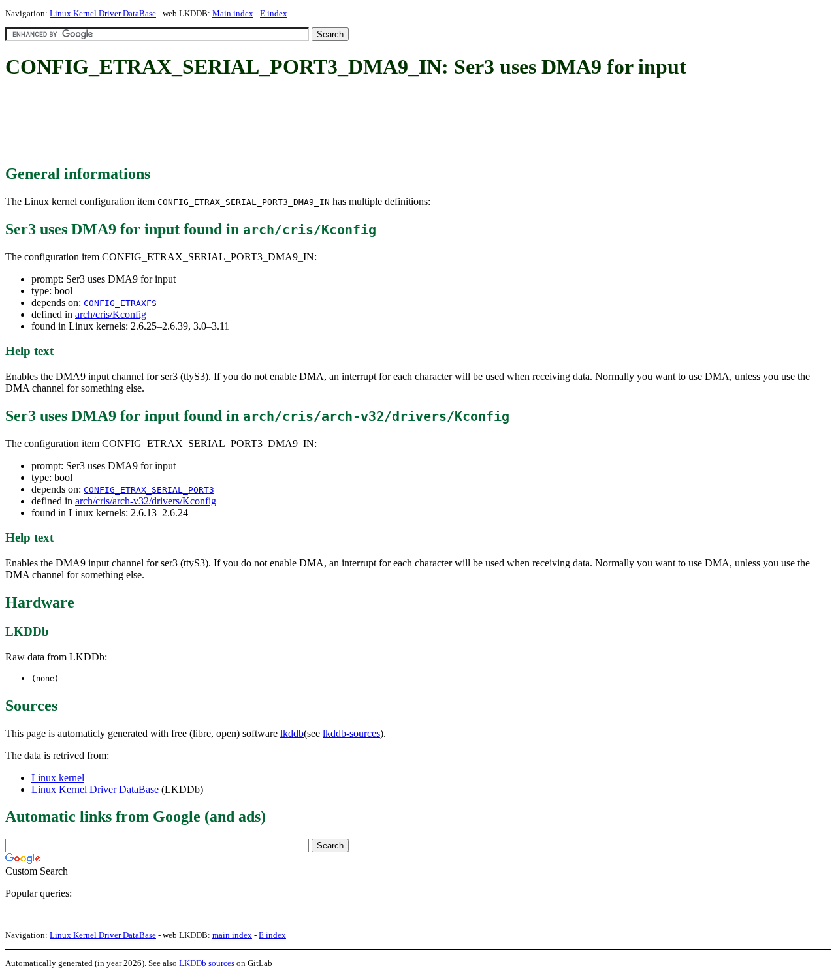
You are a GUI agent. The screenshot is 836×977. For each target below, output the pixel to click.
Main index (232, 13)
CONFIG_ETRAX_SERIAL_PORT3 (149, 490)
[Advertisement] (243, 122)
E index (273, 13)
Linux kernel (57, 777)
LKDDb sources (206, 963)
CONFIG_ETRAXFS (120, 303)
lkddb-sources (351, 733)
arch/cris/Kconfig (110, 314)
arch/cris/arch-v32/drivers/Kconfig (145, 500)
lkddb (292, 733)
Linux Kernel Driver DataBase (103, 13)
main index (232, 935)
